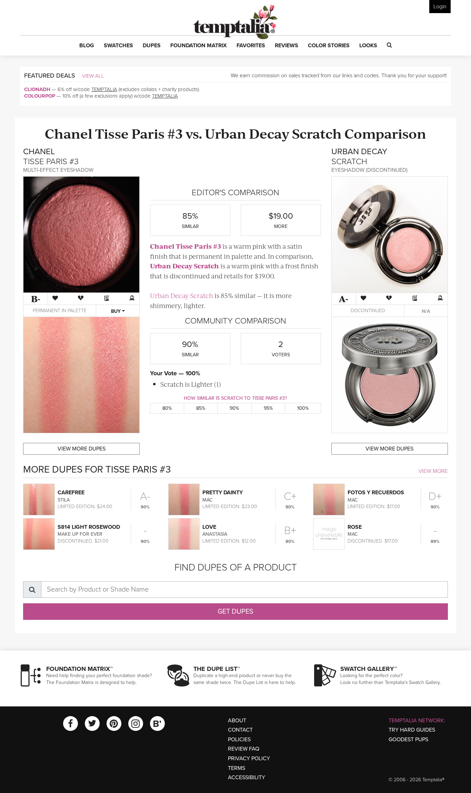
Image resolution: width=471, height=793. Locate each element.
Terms (236, 768)
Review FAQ (243, 748)
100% (303, 408)
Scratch (317, 132)
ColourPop (39, 96)
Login (440, 6)
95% (268, 408)
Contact (240, 729)
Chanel (68, 132)
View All (93, 76)
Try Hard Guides (412, 729)
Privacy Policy (249, 758)
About (237, 720)
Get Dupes (235, 611)
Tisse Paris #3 (139, 132)
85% (200, 408)
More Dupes (82, 448)
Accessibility (246, 777)
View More (433, 471)
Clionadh (37, 89)
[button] (86, 46)
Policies (239, 739)
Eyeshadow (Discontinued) (369, 170)
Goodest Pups (408, 739)
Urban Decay (247, 132)
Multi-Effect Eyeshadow (58, 170)
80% (167, 408)
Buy (116, 311)
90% (234, 408)
